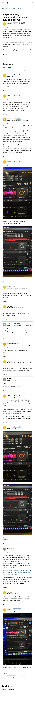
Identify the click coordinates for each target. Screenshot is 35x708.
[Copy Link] (8, 27)
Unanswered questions (17, 689)
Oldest (10, 67)
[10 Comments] (24, 23)
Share (5, 54)
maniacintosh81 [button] (11, 119)
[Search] (29, 2)
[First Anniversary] (22, 23)
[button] (4, 24)
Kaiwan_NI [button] (28, 24)
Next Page (11, 677)
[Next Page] (28, 71)
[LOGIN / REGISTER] (32, 2)
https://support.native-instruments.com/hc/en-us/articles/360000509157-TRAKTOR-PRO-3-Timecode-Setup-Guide (17, 572)
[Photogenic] (20, 23)
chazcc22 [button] (9, 23)
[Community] (6, 3)
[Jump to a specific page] (30, 71)
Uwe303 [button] (9, 378)
